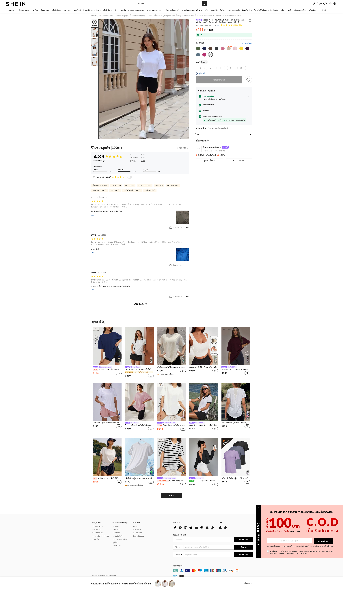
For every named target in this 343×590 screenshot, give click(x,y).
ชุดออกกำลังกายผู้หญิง (120, 16)
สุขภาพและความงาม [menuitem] (155, 10)
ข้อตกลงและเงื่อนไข (323, 546)
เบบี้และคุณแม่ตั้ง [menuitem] (211, 10)
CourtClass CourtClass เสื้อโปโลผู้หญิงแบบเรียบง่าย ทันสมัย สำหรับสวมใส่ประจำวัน (139, 369)
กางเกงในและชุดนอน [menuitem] (136, 10)
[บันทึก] (248, 80)
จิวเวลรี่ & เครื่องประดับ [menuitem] (91, 10)
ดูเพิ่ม (171, 495)
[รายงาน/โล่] (187, 227)
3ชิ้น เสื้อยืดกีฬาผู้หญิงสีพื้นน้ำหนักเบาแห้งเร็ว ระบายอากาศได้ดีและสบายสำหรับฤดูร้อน (235, 478)
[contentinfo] (213, 570)
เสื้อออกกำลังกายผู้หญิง (137, 16)
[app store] (220, 529)
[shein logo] (15, 4)
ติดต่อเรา (136, 526)
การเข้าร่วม (96, 530)
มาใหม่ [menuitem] (35, 10)
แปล (92, 215)
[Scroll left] (332, 10)
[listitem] (107, 353)
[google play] (225, 529)
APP (220, 523)
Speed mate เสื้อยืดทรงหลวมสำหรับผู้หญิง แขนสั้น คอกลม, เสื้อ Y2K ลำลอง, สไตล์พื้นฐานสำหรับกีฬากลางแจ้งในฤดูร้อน (107, 369)
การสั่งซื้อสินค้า (118, 536)
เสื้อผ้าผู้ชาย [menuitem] (107, 10)
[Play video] (144, 79)
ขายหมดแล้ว (219, 80)
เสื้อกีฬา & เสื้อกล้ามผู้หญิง (156, 16)
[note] (166, 374)
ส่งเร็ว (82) (159, 185)
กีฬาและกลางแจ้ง (105, 16)
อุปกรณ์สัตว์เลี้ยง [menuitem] (300, 10)
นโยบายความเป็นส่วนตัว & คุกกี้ (301, 546)
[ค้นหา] (204, 3)
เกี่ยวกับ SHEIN (97, 526)
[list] (194, 528)
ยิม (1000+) (129, 185)
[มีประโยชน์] (170, 227)
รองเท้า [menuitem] (123, 10)
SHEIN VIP (116, 546)
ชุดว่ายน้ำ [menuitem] (67, 10)
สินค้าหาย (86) (150, 190)
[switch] (129, 177)
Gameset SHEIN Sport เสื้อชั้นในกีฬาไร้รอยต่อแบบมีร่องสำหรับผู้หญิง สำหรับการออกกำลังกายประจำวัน (203, 367)
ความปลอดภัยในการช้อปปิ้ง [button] (212, 117)
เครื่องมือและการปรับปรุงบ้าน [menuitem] (320, 10)
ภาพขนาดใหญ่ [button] (246, 43)
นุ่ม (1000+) (116, 185)
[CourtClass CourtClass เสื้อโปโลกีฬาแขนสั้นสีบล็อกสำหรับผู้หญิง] (203, 402)
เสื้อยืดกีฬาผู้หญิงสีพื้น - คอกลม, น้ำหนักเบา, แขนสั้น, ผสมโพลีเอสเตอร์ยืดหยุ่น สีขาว (235, 423)
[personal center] (314, 3)
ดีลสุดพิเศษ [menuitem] (45, 10)
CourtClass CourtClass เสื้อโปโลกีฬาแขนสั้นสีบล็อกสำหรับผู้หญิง (203, 425)
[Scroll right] (335, 10)
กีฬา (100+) (115, 190)
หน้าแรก (94, 16)
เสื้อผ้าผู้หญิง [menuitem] (56, 10)
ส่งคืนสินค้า (116, 530)
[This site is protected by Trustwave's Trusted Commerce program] (175, 576)
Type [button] (203, 62)
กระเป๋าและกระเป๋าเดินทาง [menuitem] (192, 10)
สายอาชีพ (95, 539)
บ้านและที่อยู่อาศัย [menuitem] (173, 10)
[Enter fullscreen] (186, 137)
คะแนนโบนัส (137, 533)
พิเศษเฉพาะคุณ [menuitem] (24, 10)
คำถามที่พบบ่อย (138, 536)
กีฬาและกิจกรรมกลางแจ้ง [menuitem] (230, 10)
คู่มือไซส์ (115, 542)
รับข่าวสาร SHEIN (179, 535)
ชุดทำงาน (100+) (144, 185)
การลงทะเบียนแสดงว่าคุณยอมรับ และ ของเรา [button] (300, 547)
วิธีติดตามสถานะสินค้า (120, 539)
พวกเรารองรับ (177, 566)
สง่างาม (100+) (172, 185)
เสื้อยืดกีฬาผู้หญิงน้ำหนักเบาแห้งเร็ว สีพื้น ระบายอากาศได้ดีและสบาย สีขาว (107, 423)
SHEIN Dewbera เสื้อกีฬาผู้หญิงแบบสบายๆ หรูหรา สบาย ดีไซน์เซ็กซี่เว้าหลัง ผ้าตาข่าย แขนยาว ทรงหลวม (204, 481)
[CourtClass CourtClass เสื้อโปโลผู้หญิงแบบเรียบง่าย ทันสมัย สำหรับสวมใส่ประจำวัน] (139, 346)
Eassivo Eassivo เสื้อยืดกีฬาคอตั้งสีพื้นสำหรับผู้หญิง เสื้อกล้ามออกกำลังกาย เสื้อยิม (139, 425)
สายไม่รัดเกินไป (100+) (132, 190)
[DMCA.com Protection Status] (181, 576)
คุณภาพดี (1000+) (99, 190)
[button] (330, 3)
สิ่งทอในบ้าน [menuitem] (247, 10)
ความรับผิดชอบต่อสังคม (100, 536)
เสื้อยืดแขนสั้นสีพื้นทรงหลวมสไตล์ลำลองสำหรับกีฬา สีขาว (171, 367)
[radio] (198, 48)
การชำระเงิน (137, 530)
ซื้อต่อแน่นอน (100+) (100, 185)
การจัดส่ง (116, 526)
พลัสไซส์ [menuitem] (77, 10)
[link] (319, 3)
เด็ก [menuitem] (116, 10)
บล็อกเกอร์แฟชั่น (98, 533)
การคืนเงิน (116, 533)
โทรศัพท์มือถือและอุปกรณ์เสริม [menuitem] (266, 10)
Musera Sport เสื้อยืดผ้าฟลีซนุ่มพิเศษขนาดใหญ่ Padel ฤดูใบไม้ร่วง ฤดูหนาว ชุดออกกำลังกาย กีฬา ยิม (235, 369)
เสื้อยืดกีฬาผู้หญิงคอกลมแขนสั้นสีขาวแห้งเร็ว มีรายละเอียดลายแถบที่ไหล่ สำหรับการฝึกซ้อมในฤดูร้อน (139, 478)
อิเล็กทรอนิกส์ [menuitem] (286, 10)
